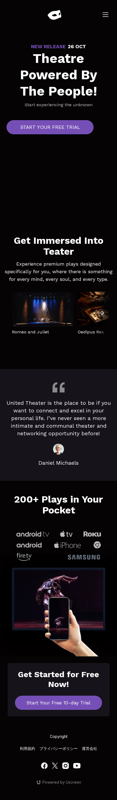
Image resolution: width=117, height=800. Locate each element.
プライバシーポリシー (58, 748)
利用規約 (27, 748)
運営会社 (89, 748)
